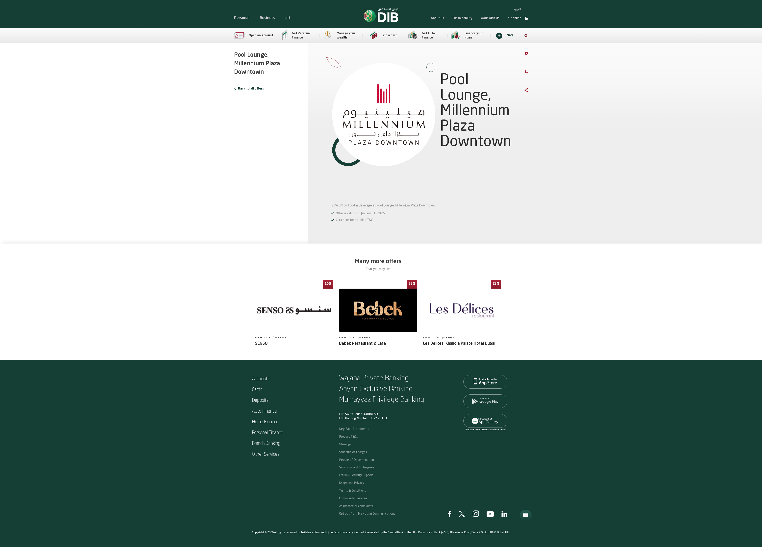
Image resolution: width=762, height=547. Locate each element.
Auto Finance (264, 411)
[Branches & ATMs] (530, 54)
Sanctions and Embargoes (356, 467)
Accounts (260, 378)
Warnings (345, 444)
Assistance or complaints (356, 506)
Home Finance (265, 421)
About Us (437, 18)
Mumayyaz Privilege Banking (381, 398)
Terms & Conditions (352, 490)
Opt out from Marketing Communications (367, 513)
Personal (241, 18)
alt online (514, 18)
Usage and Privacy (351, 482)
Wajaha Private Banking (374, 377)
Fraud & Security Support (356, 475)
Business (267, 18)
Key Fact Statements (354, 428)
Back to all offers (251, 88)
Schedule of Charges (353, 452)
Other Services (265, 454)
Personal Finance (267, 432)
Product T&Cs (348, 436)
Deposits (260, 400)
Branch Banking (266, 443)
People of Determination (356, 459)
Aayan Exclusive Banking (376, 388)
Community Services (353, 498)
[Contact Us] (530, 72)
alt (287, 18)
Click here (342, 220)
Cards (257, 389)
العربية (517, 9)
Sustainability (462, 18)
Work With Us (490, 18)
